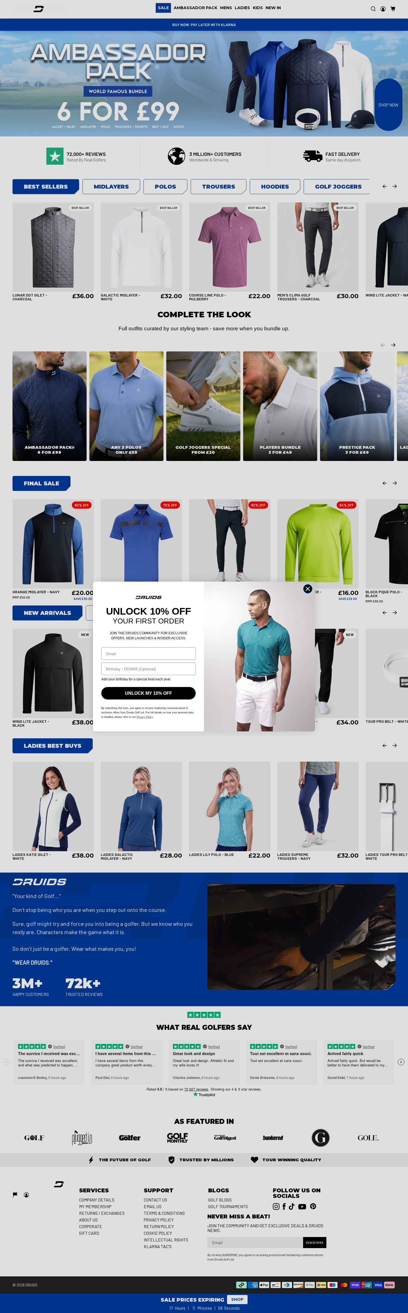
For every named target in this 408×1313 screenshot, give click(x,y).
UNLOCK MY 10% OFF (148, 693)
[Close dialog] (307, 588)
